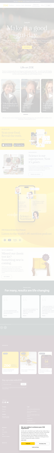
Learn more (23, 440)
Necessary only (42, 443)
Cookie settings (35, 447)
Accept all (28, 443)
